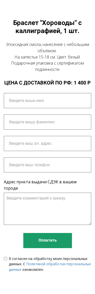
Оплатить (48, 240)
